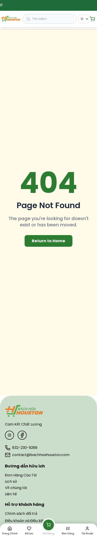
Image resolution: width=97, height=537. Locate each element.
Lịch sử (11, 481)
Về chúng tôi (16, 487)
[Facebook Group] (22, 435)
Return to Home (48, 241)
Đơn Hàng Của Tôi (21, 475)
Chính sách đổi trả (21, 513)
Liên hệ (11, 494)
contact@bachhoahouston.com (40, 454)
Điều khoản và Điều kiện (25, 520)
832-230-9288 (24, 447)
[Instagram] (9, 435)
